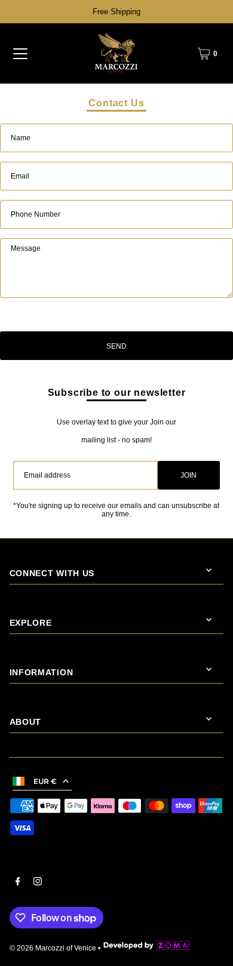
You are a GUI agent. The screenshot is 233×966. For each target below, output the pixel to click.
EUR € (45, 781)
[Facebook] (18, 883)
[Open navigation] (20, 54)
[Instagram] (37, 883)
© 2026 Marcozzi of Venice (53, 948)
